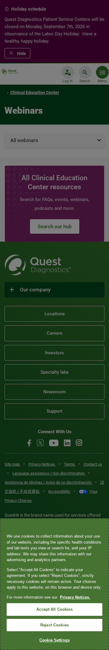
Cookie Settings (54, 640)
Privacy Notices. (75, 597)
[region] (54, 584)
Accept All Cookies (54, 609)
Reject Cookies (54, 625)
